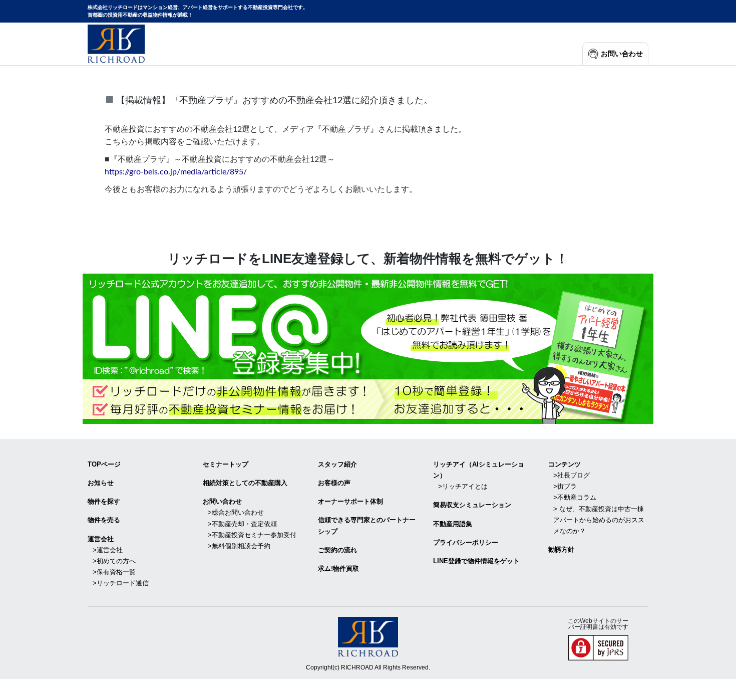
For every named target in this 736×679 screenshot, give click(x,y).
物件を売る (104, 520)
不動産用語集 (452, 524)
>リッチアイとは (463, 486)
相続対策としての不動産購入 (245, 483)
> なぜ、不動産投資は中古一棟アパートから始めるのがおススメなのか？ (598, 520)
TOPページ (104, 464)
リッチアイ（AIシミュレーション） (478, 470)
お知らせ (101, 483)
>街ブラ (565, 486)
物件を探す (104, 501)
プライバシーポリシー (465, 542)
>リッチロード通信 (121, 583)
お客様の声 (334, 483)
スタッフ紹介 (337, 464)
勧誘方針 (561, 549)
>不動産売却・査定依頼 (242, 524)
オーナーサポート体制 (350, 501)
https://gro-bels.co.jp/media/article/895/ (176, 172)
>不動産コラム (574, 497)
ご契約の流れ (337, 550)
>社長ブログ (571, 475)
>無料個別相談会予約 (239, 546)
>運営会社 (108, 550)
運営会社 (101, 539)
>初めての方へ (114, 561)
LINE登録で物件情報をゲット (476, 561)
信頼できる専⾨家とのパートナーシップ (367, 525)
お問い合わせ (622, 54)
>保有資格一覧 (114, 572)
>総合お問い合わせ (236, 512)
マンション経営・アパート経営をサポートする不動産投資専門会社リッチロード (116, 44)
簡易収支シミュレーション (472, 505)
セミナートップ (225, 464)
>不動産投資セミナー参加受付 (252, 535)
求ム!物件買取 (338, 568)
